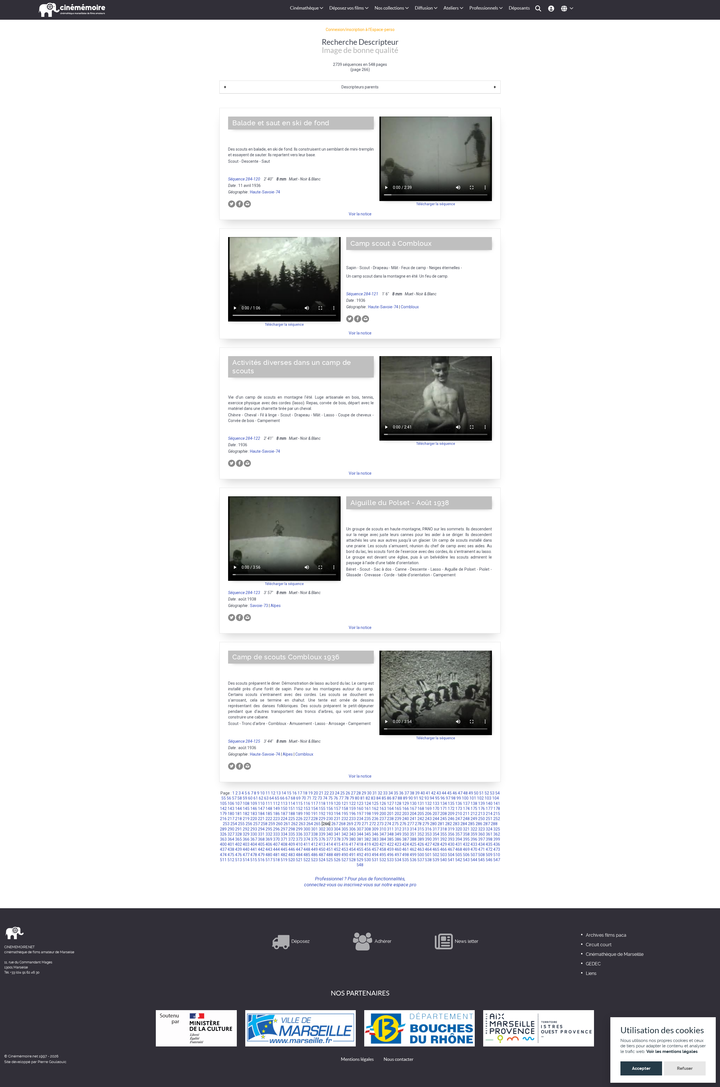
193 (329, 813)
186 (276, 813)
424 (405, 844)
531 (375, 860)
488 (329, 854)
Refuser (685, 1068)
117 (314, 803)
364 (231, 839)
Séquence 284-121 (362, 294)
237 (382, 818)
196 (352, 813)
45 (449, 793)
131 (420, 803)
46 (455, 793)
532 (382, 860)
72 (314, 798)
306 (352, 829)
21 (321, 793)
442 (261, 849)
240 (405, 818)
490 (344, 854)
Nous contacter (398, 1059)
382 (367, 839)
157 (337, 808)
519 (284, 860)
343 (352, 834)
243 (428, 818)
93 (426, 798)
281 (441, 824)
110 (261, 803)
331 (261, 834)
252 (496, 818)
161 (367, 808)
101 (472, 798)
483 (291, 854)
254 (233, 824)
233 (352, 818)
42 (433, 793)
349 (398, 834)
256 (249, 824)
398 (489, 839)
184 (261, 813)
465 (436, 849)
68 (293, 798)
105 (223, 803)
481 (276, 854)
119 (329, 803)
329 (246, 834)
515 (253, 860)
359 (474, 834)
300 (306, 829)
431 (458, 844)
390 (428, 839)
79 (352, 798)
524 (322, 860)
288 (494, 824)
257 (256, 824)
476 (238, 854)
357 (458, 834)
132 (428, 803)
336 (299, 834)
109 (253, 803)
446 (291, 849)
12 (273, 793)
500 (420, 854)
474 (223, 854)
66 (282, 798)
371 (284, 839)
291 (238, 829)
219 (246, 818)
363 (223, 839)
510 (496, 854)
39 (417, 793)
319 (451, 829)
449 (314, 849)
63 (266, 798)
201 (390, 813)
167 (413, 808)
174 (466, 808)
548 (360, 865)
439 (238, 849)
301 (314, 829)
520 (291, 860)
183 (253, 813)
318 (443, 829)
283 (456, 824)
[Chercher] (539, 8)
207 (436, 813)
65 (277, 798)
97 (448, 798)
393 (451, 839)
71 (309, 798)
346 (375, 834)
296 (276, 829)
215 (496, 813)
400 (223, 844)
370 (276, 839)
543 (466, 860)
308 (367, 829)
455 (360, 849)
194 (337, 813)
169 (428, 808)
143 (231, 808)
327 (231, 834)
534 (398, 860)
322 (474, 829)
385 (390, 839)
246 (451, 818)
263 (302, 824)
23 (332, 793)
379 (344, 839)
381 (360, 839)
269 (349, 824)
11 (268, 793)
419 (367, 844)
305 (344, 829)
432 (466, 844)
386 (398, 839)
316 (428, 829)
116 (306, 803)
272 (372, 824)
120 (337, 803)
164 (390, 808)
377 (329, 839)
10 (262, 793)
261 (287, 824)
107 (238, 803)
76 (336, 798)
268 (342, 824)
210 (458, 813)
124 (367, 803)
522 (306, 860)
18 (305, 793)
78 (346, 798)
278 (418, 824)
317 (436, 829)
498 (405, 854)
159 (352, 808)
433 (474, 844)
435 (489, 844)
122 (352, 803)
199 (375, 813)
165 (398, 808)
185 (269, 813)
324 (489, 829)
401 (231, 844)
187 (284, 813)
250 (481, 818)
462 (413, 849)
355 (443, 834)
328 (238, 834)
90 (410, 798)
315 (420, 829)
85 (384, 798)
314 (413, 829)
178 (496, 808)
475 (231, 854)
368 (261, 839)
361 (489, 834)
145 (246, 808)
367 (253, 839)
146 (253, 808)
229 (322, 818)
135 (451, 803)
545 (481, 860)
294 (261, 829)
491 (352, 854)
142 (223, 808)
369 (269, 839)
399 (496, 839)
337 (306, 834)
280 (433, 824)
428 (436, 844)
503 (443, 854)
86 (389, 798)
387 (405, 839)
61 (255, 798)
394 (458, 839)
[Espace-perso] (552, 8)
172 (451, 808)
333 (276, 834)
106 (231, 803)
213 (481, 813)
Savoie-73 (259, 605)
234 (360, 818)
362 (496, 834)
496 (390, 854)
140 (489, 803)
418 (360, 844)
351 (413, 834)
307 (360, 829)
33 (385, 793)
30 (369, 793)
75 (330, 798)
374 (306, 839)
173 (458, 808)
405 (261, 844)
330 (253, 834)
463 (420, 849)
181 (238, 813)
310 (382, 829)
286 (479, 824)
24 (337, 793)
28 (358, 793)
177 (489, 808)
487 (322, 854)
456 (367, 849)
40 (422, 793)
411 (306, 844)
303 (329, 829)
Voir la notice (360, 214)
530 (367, 860)
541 (451, 860)
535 (405, 860)
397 (481, 839)
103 (488, 798)
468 (458, 849)
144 (238, 808)
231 (337, 818)
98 (453, 798)
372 (291, 839)
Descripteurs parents (360, 87)
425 (413, 844)
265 (317, 824)
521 (299, 860)
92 (421, 798)
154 (314, 808)
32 (380, 793)
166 (405, 808)
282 (448, 824)
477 (246, 854)
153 (306, 808)
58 (239, 798)
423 (398, 844)
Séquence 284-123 (244, 592)
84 (378, 798)
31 (374, 793)
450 (322, 849)
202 (398, 813)
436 (496, 844)
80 (357, 798)
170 (436, 808)
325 (496, 829)
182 (246, 813)
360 (481, 834)
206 (428, 813)
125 (375, 803)
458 (382, 849)
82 (368, 798)
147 (261, 808)
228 (314, 818)
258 (264, 824)
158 (344, 808)
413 (322, 844)
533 (390, 860)
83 (373, 798)
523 (314, 860)
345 (367, 834)
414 (329, 844)
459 (390, 849)
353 (428, 834)
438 (231, 849)
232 (344, 818)
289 (223, 829)
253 (226, 824)
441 (253, 849)
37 (406, 793)
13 (278, 793)
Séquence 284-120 (244, 179)
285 (471, 824)
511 (223, 860)
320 (458, 829)
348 (390, 834)
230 (329, 818)
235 (367, 818)
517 (269, 860)
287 (486, 824)
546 (489, 860)
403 (246, 844)
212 (474, 813)
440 (246, 849)
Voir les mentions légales (672, 1051)
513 (238, 860)
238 (390, 818)
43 (438, 793)
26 (348, 793)
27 (353, 793)
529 (360, 860)
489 (337, 854)
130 (413, 803)
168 (420, 808)
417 (352, 844)
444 (276, 849)
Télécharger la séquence (435, 204)
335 (291, 834)
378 (337, 839)
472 (489, 849)
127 (390, 803)
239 (398, 818)
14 (284, 793)
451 (329, 849)
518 (276, 860)
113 (284, 803)
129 (405, 803)
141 (496, 803)
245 (443, 818)
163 (382, 808)
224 (284, 818)
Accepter (641, 1068)
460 (398, 849)
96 (442, 798)
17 (300, 793)
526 (337, 860)
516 (261, 860)
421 (382, 844)
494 (375, 854)
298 (291, 829)
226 (299, 818)
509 (489, 854)
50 (476, 793)
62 (261, 798)
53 (492, 793)
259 (271, 824)
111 (269, 803)
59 (245, 798)
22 (326, 793)
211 (466, 813)
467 (451, 849)
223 (276, 818)
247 (458, 818)
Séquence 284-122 (244, 438)
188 (291, 813)
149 (276, 808)
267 (334, 824)
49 (471, 793)
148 (269, 808)
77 (341, 798)
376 (322, 839)
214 (489, 813)
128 (398, 803)
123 (360, 803)
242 (420, 818)
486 (314, 854)
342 (344, 834)
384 (382, 839)
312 (398, 829)
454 (352, 849)
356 (451, 834)
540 (443, 860)
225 (291, 818)
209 (451, 813)
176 (481, 808)
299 (299, 829)
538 (428, 860)
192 (322, 813)
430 (451, 844)
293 (253, 829)
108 (246, 803)
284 (463, 824)
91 (416, 798)
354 (436, 834)
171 (443, 808)
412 (314, 844)
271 (365, 824)
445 (284, 849)
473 (496, 849)
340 (329, 834)
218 (238, 818)
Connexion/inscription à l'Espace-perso (360, 29)
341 (337, 834)
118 (322, 803)
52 (487, 793)
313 (405, 829)
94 (432, 798)
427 (428, 844)
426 (420, 844)
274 (387, 824)
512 (231, 860)
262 (294, 824)
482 (284, 854)
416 (344, 844)
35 (396, 793)
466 (443, 849)
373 (299, 839)
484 (299, 854)
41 (428, 793)
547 (496, 860)
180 (231, 813)
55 (223, 798)
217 (231, 818)
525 (329, 860)
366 (246, 839)
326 (223, 834)
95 (437, 798)
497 (398, 854)
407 (276, 844)
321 (466, 829)
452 (337, 849)
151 (291, 808)
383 (375, 839)
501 (428, 854)
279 (425, 824)
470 (474, 849)
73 (320, 798)
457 (375, 849)
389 (420, 839)
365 (238, 839)
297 (284, 829)
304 (337, 829)
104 (495, 798)
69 (298, 798)
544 (474, 860)
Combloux (410, 307)
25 (342, 793)
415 (337, 844)
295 (269, 829)
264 (309, 824)
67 (287, 798)
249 (474, 818)
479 (261, 854)
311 (390, 829)
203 (405, 813)
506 (466, 854)
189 (299, 813)
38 (412, 793)
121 (344, 803)
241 (413, 818)
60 (250, 798)
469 (466, 849)
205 (420, 813)
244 (436, 818)
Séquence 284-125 (244, 741)
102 (480, 798)
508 (481, 854)
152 (299, 808)
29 (364, 793)
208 (443, 813)
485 (306, 854)
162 (375, 808)
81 (362, 798)
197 (360, 813)
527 (344, 860)
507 (474, 854)
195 (344, 813)
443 (269, 849)
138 (474, 803)
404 (253, 844)
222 (269, 818)
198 (367, 813)
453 (344, 849)
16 (294, 793)
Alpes (276, 605)
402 (238, 844)
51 (481, 793)
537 (420, 860)
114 (291, 803)
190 (306, 813)
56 (229, 798)
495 (382, 854)
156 (329, 808)
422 (390, 844)
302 (322, 829)
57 (234, 798)
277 (410, 824)
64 (271, 798)
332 (269, 834)
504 (451, 854)
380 (352, 839)
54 (497, 793)
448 (306, 849)
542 (458, 860)
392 (443, 839)
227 (306, 818)
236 (375, 818)
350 (405, 834)
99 (458, 798)
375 (314, 839)
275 (395, 824)
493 (367, 854)
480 (269, 854)
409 (291, 844)
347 (382, 834)
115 (299, 803)
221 (261, 818)
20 (316, 793)
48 (465, 793)
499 (413, 854)
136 (458, 803)
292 (246, 829)
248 (466, 818)
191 (314, 813)
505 (458, 854)
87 (394, 798)
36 (401, 793)
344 (360, 834)
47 (460, 793)
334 (284, 834)
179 (223, 813)
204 (413, 813)
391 (436, 839)
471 (481, 849)
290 (231, 829)
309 (375, 829)
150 (284, 808)
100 (465, 798)
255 (241, 824)
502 (436, 854)
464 (428, 849)
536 (413, 860)
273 (380, 824)
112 (276, 803)
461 (405, 849)
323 (481, 829)
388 (413, 839)
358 (466, 834)
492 (360, 854)
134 (443, 803)
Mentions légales (357, 1059)
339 (322, 834)
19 (310, 793)
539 (436, 860)
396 (474, 839)
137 (466, 803)
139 (481, 803)
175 (474, 808)
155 (322, 808)
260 (279, 824)
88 (400, 798)
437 (223, 849)
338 (314, 834)
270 (357, 824)
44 (444, 793)
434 (481, 844)
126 (382, 803)
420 (375, 844)
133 (436, 803)
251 (489, 818)
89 (405, 798)
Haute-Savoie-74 (265, 192)
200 (382, 813)
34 (390, 793)
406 (269, 844)
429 (443, 844)
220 (253, 818)
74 (325, 798)
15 (289, 793)
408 (284, 844)
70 (304, 798)
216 (223, 818)
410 (299, 844)
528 (352, 860)
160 (360, 808)
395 (466, 839)
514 (246, 860)
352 (420, 834)
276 (403, 824)
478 (253, 854)
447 (299, 849)
